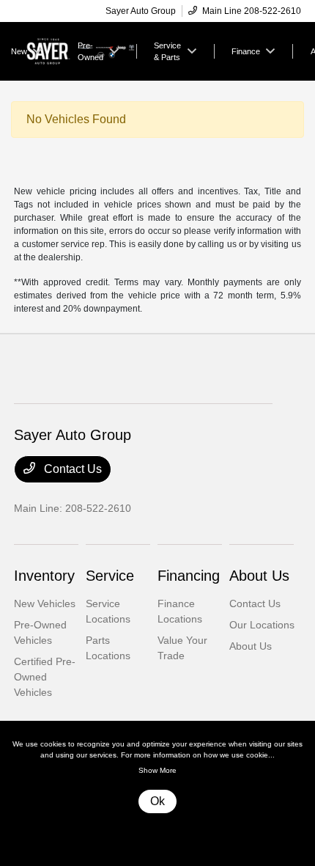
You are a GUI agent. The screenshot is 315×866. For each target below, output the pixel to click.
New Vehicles (44, 603)
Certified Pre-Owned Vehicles (44, 677)
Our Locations (261, 625)
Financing (189, 576)
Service (110, 576)
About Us (259, 576)
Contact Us (71, 469)
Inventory (44, 576)
